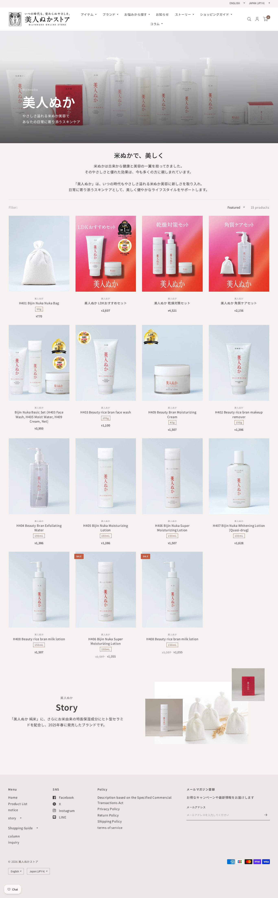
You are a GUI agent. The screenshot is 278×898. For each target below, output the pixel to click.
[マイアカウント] (257, 19)
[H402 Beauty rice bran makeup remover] (239, 363)
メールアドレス (196, 807)
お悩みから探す (135, 14)
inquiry (13, 842)
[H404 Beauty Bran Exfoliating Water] (39, 476)
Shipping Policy (109, 821)
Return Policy (108, 815)
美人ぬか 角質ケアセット (239, 303)
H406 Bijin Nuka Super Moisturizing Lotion (172, 527)
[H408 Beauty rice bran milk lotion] (39, 590)
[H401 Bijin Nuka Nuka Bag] (39, 254)
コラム (155, 24)
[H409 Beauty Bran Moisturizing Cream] (172, 363)
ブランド (109, 14)
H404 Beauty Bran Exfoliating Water (39, 527)
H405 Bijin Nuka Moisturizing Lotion (105, 527)
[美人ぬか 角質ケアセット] (239, 254)
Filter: (13, 207)
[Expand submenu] (20, 818)
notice (13, 810)
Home (12, 797)
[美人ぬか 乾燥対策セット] (172, 254)
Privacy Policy (108, 809)
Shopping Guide (20, 828)
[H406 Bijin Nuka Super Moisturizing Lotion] (172, 476)
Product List (17, 804)
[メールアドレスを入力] (266, 815)
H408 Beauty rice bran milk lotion (39, 639)
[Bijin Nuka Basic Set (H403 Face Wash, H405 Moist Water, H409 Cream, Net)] (39, 363)
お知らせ (162, 14)
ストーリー (183, 14)
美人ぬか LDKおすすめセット (105, 303)
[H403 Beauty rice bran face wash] (106, 363)
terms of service (110, 827)
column (14, 836)
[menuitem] (88, 14)
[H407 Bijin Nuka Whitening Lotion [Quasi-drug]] (239, 476)
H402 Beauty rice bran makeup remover (239, 414)
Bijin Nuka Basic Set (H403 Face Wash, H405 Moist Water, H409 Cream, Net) (39, 416)
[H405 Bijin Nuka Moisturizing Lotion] (106, 476)
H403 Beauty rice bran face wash (105, 412)
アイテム (87, 14)
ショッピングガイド (214, 14)
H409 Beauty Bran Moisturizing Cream (172, 414)
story (12, 818)
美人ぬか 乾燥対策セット (172, 303)
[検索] (249, 19)
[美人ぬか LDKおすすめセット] (106, 254)
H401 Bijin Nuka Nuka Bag (39, 303)
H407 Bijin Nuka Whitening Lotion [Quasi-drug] (239, 527)
